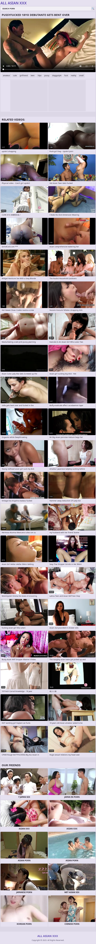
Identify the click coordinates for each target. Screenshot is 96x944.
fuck (66, 75)
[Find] (93, 8)
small (81, 75)
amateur (6, 75)
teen (32, 75)
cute (15, 75)
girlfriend (24, 75)
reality (73, 75)
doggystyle (56, 75)
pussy (46, 75)
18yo (39, 75)
